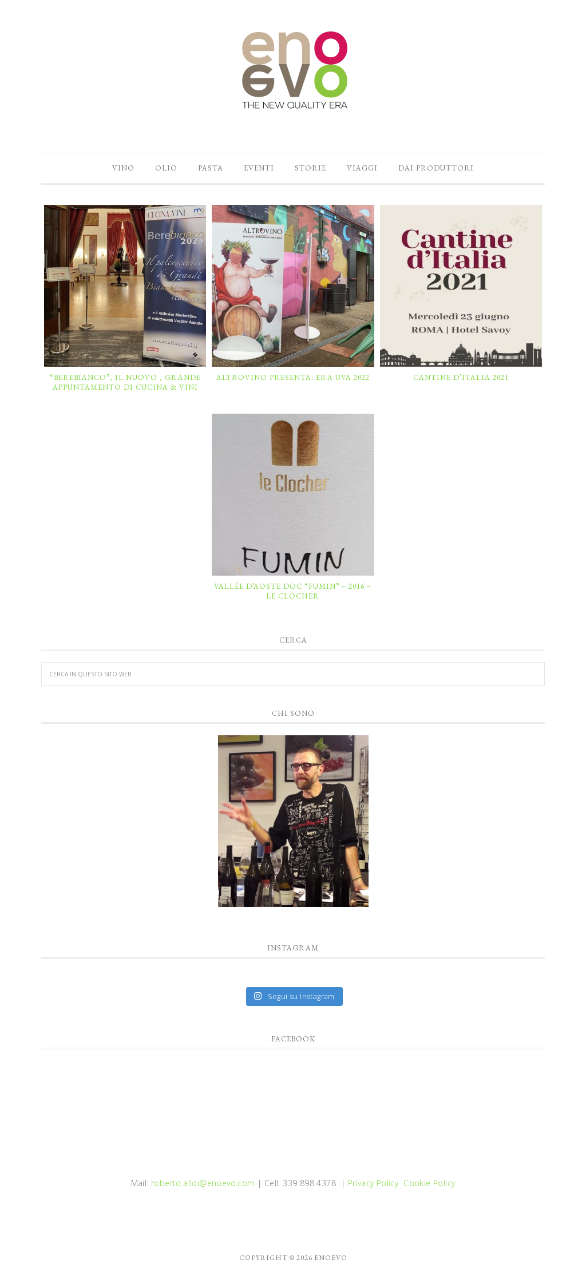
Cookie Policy (429, 1183)
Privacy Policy (373, 1183)
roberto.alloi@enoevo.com (203, 1183)
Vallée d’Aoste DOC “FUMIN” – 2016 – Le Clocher (292, 591)
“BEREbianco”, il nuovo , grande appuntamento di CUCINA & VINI (125, 383)
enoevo (293, 70)
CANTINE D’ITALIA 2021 (461, 377)
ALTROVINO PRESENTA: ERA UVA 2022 (293, 377)
